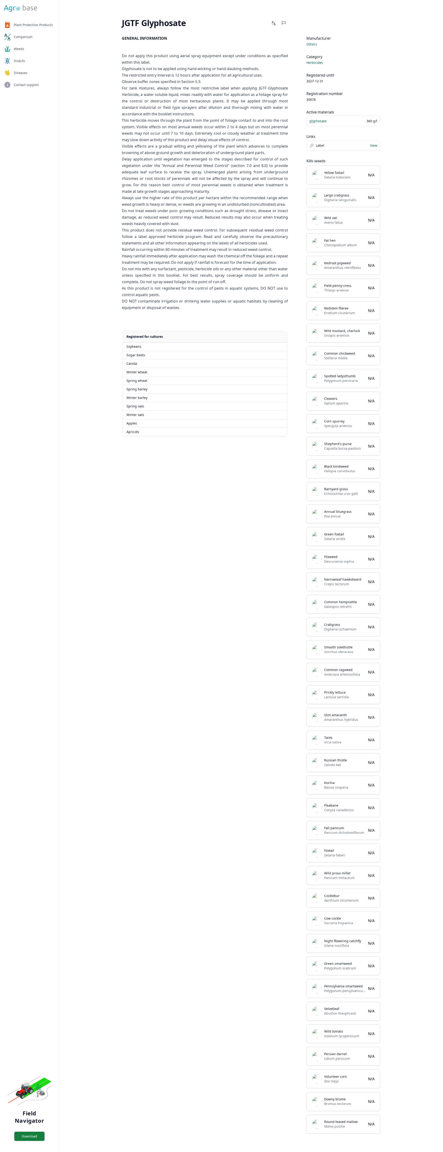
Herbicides (314, 62)
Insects (19, 61)
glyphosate (317, 121)
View (373, 145)
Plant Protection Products (33, 25)
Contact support (26, 85)
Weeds (19, 49)
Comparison (23, 37)
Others (311, 44)
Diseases (20, 73)
